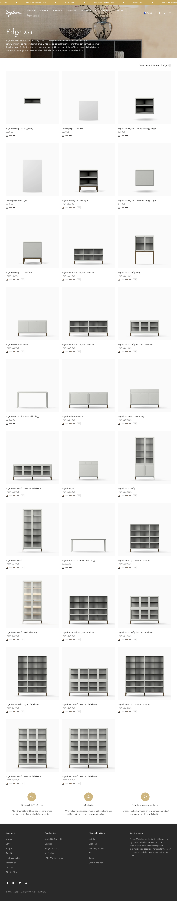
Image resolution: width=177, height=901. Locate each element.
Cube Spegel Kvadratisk (72, 128)
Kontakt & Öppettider (54, 839)
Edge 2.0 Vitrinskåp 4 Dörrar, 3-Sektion (79, 776)
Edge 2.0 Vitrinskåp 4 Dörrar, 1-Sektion (23, 488)
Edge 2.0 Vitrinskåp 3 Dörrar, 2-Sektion (135, 632)
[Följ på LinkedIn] (25, 883)
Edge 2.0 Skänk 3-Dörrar (17, 344)
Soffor (43, 10)
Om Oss (119, 10)
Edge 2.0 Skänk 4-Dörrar (73, 416)
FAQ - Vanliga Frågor (54, 858)
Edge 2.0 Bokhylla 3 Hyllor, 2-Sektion (134, 560)
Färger (92, 853)
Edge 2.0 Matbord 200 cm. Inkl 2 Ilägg (78, 560)
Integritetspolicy (52, 848)
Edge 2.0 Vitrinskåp (126, 488)
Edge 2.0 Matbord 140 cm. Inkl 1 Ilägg (22, 416)
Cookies (48, 843)
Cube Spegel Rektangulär (17, 200)
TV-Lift (70, 10)
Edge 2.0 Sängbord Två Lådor (19, 272)
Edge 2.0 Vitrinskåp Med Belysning (21, 632)
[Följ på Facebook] (7, 883)
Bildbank (93, 843)
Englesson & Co (87, 10)
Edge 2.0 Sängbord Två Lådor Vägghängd (137, 200)
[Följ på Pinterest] (19, 883)
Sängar (56, 10)
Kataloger (93, 839)
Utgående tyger (96, 862)
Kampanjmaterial (96, 848)
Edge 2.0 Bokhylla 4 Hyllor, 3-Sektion (134, 704)
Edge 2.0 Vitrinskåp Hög (129, 272)
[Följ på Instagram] (13, 883)
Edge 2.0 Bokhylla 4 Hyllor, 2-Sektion (78, 632)
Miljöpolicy (49, 853)
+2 (78, 207)
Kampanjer (106, 10)
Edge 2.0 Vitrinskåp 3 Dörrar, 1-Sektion (135, 344)
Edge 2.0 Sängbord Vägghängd (20, 128)
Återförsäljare (33, 15)
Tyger (91, 858)
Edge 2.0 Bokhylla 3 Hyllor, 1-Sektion (78, 272)
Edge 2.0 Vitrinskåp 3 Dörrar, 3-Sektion (23, 776)
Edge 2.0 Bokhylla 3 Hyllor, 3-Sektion (22, 704)
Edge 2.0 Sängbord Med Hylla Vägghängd (137, 128)
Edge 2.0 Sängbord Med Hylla (75, 200)
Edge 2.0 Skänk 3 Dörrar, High (131, 416)
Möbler (30, 10)
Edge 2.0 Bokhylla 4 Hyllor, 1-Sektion (78, 344)
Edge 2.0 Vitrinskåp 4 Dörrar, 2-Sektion (79, 704)
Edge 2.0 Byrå (68, 488)
